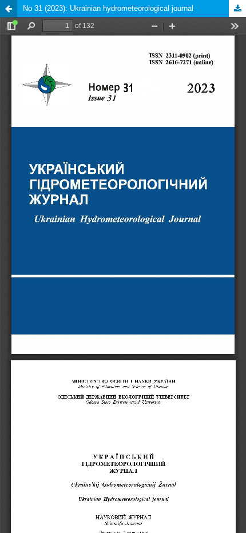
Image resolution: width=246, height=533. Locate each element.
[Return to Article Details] (8, 8)
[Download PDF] (237, 8)
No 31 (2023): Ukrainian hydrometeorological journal (108, 8)
